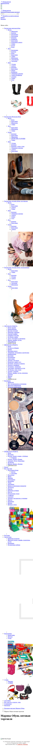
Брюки (10, 349)
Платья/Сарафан (13, 334)
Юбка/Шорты (12, 341)
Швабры (10, 478)
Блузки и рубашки (13, 348)
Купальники (11, 357)
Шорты (10, 376)
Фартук (10, 500)
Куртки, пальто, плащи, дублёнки (18, 456)
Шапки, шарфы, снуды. (15, 340)
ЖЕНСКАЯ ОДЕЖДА (11, 345)
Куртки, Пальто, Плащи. (15, 459)
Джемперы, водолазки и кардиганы (18, 352)
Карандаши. (11, 635)
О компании (8, 704)
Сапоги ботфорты (16, 75)
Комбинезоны (12, 354)
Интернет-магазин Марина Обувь (14, 708)
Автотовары (11, 479)
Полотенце (11, 475)
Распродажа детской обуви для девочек (16, 201)
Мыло (9, 476)
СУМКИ (10, 683)
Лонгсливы (11, 359)
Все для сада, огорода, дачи (12, 702)
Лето (9, 48)
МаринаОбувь (5, 3)
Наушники (11, 543)
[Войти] (1, 7)
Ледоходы (11, 487)
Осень (9, 132)
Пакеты (10, 489)
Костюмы (10, 356)
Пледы (13, 472)
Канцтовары (8, 633)
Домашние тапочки (17, 73)
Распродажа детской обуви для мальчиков (16, 267)
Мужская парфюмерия (14, 387)
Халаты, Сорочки (13, 371)
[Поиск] (1, 5)
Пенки (13, 70)
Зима (9, 62)
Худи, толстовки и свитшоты (16, 338)
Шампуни (11, 382)
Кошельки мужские (13, 538)
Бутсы (13, 45)
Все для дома (8, 468)
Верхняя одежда (12, 351)
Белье (9, 346)
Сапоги (13, 66)
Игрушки (7, 535)
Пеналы (10, 636)
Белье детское (12, 327)
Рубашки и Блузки (13, 335)
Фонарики (11, 501)
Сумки (6, 680)
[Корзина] (1, 8)
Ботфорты (14, 39)
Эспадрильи (15, 59)
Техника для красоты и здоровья (17, 498)
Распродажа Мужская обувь (12, 116)
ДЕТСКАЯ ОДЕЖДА (10, 326)
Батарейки (11, 481)
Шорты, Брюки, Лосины (15, 464)
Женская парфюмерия (14, 385)
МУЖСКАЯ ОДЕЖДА (11, 451)
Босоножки (14, 34)
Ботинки (13, 37)
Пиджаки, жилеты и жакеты (16, 363)
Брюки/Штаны (12, 329)
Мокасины (14, 31)
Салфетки (11, 495)
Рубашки (14, 457)
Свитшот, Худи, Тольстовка (16, 461)
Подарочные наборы (14, 545)
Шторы (10, 503)
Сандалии (14, 61)
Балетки (13, 33)
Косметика (7, 381)
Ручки (9, 638)
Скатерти (10, 497)
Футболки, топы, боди (14, 370)
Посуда (10, 492)
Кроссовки (14, 41)
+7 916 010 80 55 (6, 20)
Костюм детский (13, 330)
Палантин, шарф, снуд (14, 362)
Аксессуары (7, 537)
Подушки (14, 473)
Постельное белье (13, 470)
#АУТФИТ (7, 700)
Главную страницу (22, 744)
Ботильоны (14, 36)
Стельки (13, 76)
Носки (6, 467)
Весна (9, 30)
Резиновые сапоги (16, 42)
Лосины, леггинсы (13, 360)
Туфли (13, 44)
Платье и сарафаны (13, 365)
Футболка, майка (13, 337)
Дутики (13, 64)
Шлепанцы (14, 58)
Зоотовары (11, 484)
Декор (9, 482)
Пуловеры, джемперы (14, 366)
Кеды (12, 47)
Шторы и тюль (12, 504)
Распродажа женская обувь (12, 28)
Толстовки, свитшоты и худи (16, 368)
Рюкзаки (10, 681)
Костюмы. (11, 454)
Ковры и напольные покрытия (17, 486)
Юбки (9, 377)
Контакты (7, 705)
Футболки (11, 462)
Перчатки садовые (13, 490)
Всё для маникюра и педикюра (17, 384)
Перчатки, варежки (13, 332)
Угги (12, 80)
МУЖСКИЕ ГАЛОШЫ (18, 138)
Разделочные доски (13, 493)
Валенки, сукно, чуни (17, 146)
